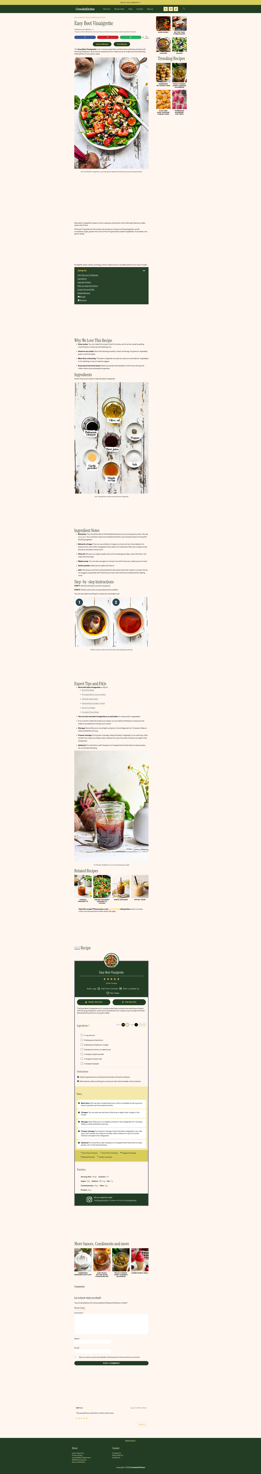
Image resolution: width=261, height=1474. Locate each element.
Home (76, 17)
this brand (82, 537)
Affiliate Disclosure (79, 1460)
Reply (142, 1425)
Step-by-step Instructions (88, 286)
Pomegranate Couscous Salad (94, 694)
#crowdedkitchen (131, 1200)
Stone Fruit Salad (88, 708)
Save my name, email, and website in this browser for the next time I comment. (109, 1357)
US (123, 1025)
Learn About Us (78, 1453)
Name (77, 1339)
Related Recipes (84, 293)
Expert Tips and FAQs (86, 289)
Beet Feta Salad (88, 690)
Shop (130, 9)
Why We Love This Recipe (88, 275)
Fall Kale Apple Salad (90, 699)
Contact (140, 9)
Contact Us (116, 1453)
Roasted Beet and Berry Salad (93, 703)
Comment (79, 1313)
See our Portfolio (78, 1462)
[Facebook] (166, 9)
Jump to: (82, 270)
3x (144, 1025)
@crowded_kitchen (102, 1200)
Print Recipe (122, 44)
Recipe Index (119, 9)
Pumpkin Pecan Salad (90, 712)
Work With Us (117, 1455)
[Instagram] (171, 9)
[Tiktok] (176, 9)
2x (140, 1025)
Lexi (94, 989)
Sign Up (150, 9)
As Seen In (116, 1458)
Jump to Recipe (102, 44)
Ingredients (82, 279)
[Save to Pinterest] (108, 37)
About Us (106, 9)
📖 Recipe (81, 297)
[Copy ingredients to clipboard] (89, 1025)
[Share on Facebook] (85, 37)
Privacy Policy (77, 1455)
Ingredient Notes (84, 282)
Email (77, 1348)
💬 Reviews (82, 300)
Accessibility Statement (81, 1458)
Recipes (82, 17)
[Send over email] (130, 37)
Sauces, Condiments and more (95, 17)
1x (136, 1025)
